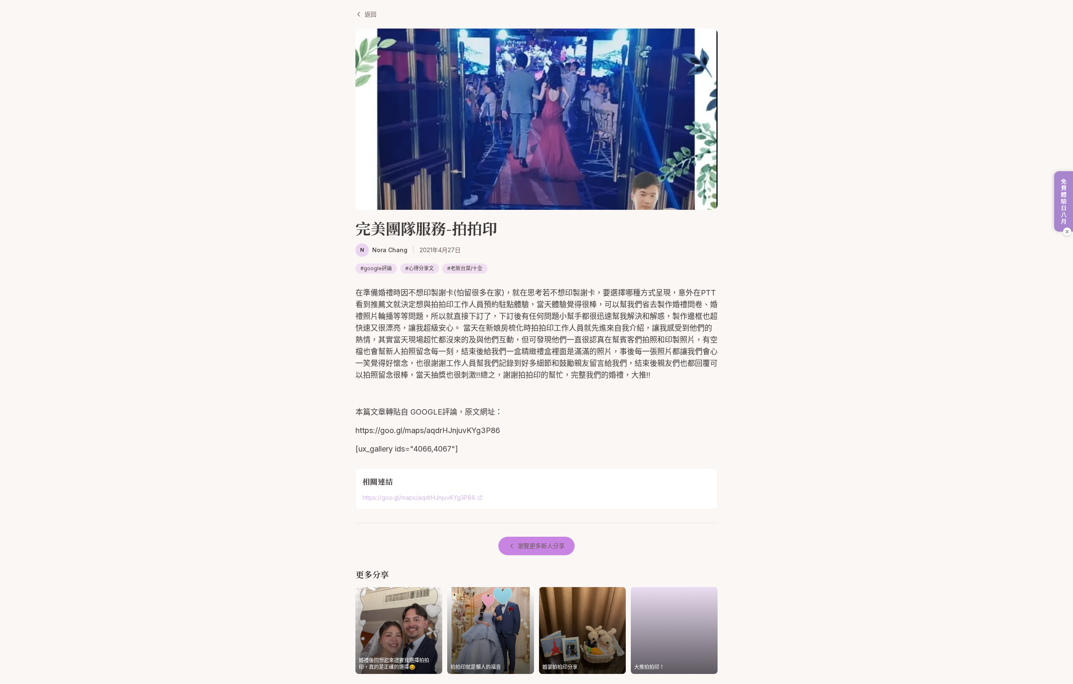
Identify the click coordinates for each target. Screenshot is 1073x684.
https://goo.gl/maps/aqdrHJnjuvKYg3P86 (419, 497)
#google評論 (376, 268)
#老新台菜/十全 (464, 268)
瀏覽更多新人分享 (541, 545)
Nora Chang (389, 249)
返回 (370, 14)
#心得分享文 (419, 268)
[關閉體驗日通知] (1067, 231)
